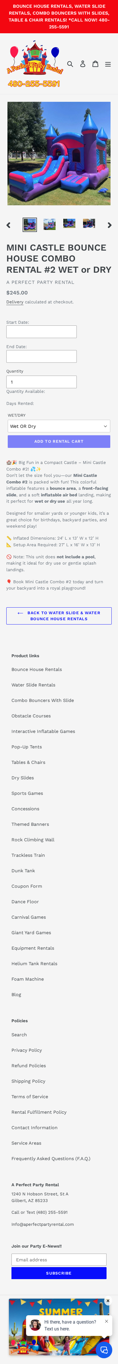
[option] (30, 224)
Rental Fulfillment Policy (38, 1112)
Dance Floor (25, 901)
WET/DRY (16, 415)
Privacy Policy (26, 1050)
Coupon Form (26, 886)
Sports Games (27, 793)
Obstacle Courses (31, 716)
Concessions (25, 808)
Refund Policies (28, 1065)
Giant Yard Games (31, 932)
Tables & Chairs (28, 762)
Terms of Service (29, 1096)
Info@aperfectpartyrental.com (42, 1224)
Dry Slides (22, 777)
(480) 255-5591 (52, 1212)
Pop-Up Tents (26, 747)
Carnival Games (28, 917)
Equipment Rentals (32, 948)
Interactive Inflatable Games (43, 731)
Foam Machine (27, 979)
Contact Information (34, 1127)
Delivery (14, 302)
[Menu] (108, 63)
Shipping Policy (28, 1081)
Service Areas (26, 1143)
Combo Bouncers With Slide (42, 700)
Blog (16, 994)
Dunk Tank (23, 870)
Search (19, 1034)
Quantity (14, 371)
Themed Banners (30, 824)
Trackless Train (28, 855)
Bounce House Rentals (36, 669)
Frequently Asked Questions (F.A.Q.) (51, 1158)
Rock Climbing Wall (32, 839)
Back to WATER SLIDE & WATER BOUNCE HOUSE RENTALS (63, 615)
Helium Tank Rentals (34, 963)
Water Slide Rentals (33, 685)
